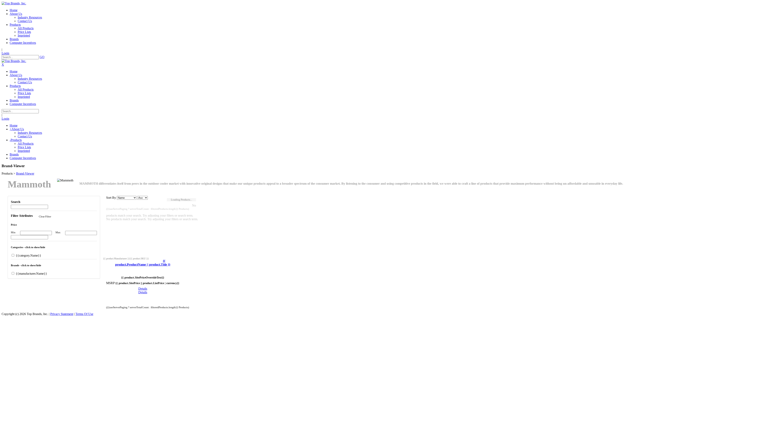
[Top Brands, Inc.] (14, 3)
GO (42, 57)
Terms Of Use (84, 314)
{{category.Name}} (28, 255)
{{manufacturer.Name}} (31, 273)
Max (58, 232)
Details (142, 288)
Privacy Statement (61, 314)
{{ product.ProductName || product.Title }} (142, 262)
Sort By (111, 197)
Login (5, 53)
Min (13, 232)
